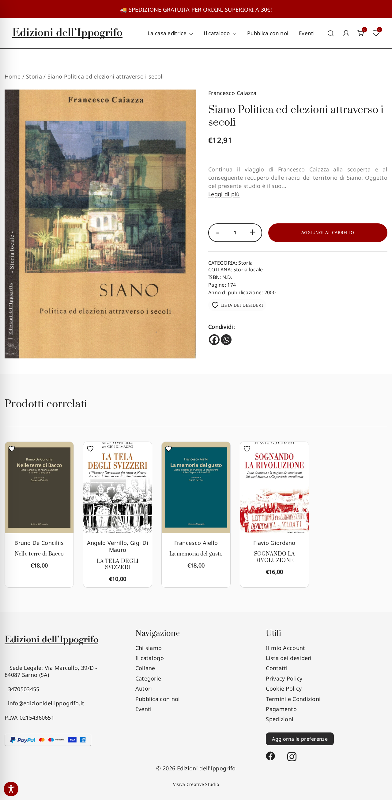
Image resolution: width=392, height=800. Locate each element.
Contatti (277, 668)
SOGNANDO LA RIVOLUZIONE (274, 557)
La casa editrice (167, 33)
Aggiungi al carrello (327, 232)
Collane (145, 668)
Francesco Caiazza (232, 93)
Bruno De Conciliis (39, 542)
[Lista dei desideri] (13, 449)
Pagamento (281, 709)
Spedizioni (279, 719)
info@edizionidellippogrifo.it (44, 703)
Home (13, 76)
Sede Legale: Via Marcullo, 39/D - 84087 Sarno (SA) (51, 671)
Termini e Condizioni (293, 699)
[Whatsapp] (226, 339)
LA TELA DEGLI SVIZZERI (118, 564)
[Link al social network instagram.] (291, 753)
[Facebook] (214, 339)
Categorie (148, 678)
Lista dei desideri (288, 658)
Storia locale (248, 269)
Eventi (307, 33)
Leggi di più (224, 194)
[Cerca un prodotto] (331, 33)
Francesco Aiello (196, 542)
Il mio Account (285, 647)
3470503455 (22, 689)
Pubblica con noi (267, 33)
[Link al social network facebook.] (270, 753)
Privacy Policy (284, 678)
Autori (143, 688)
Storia (34, 76)
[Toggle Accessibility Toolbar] (11, 789)
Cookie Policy (284, 688)
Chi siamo (148, 647)
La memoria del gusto (196, 554)
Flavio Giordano (274, 542)
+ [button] (253, 231)
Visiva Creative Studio (196, 784)
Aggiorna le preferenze (300, 739)
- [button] (217, 231)
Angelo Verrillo (107, 542)
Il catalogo (217, 33)
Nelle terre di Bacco (39, 554)
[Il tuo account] (346, 33)
